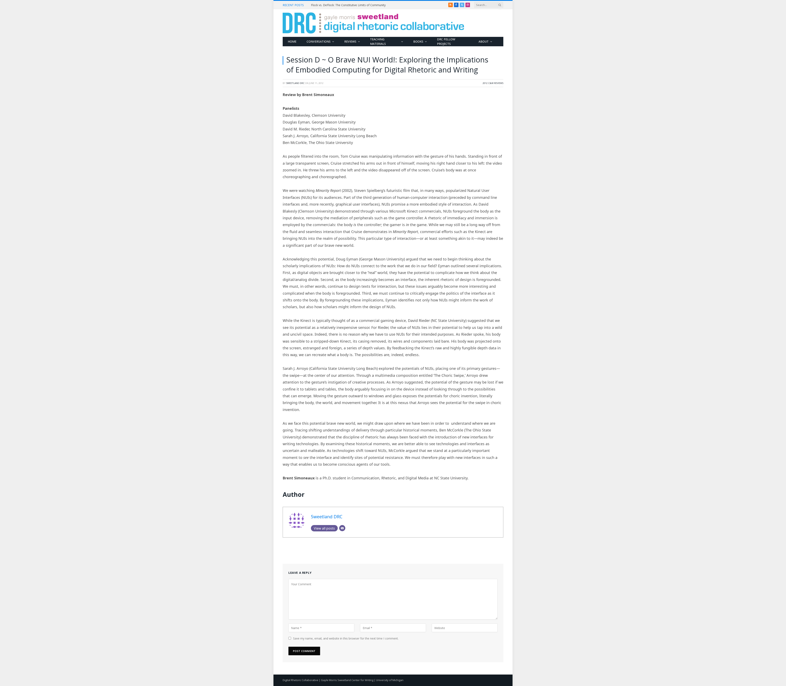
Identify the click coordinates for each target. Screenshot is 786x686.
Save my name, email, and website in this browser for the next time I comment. (346, 638)
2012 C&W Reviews (493, 83)
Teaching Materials (378, 41)
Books (418, 41)
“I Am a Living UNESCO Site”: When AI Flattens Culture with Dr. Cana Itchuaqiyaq (357, 5)
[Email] (342, 528)
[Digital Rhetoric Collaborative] (373, 23)
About (484, 41)
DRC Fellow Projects (446, 41)
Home (292, 41)
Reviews (350, 41)
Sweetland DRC (295, 83)
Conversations (319, 41)
